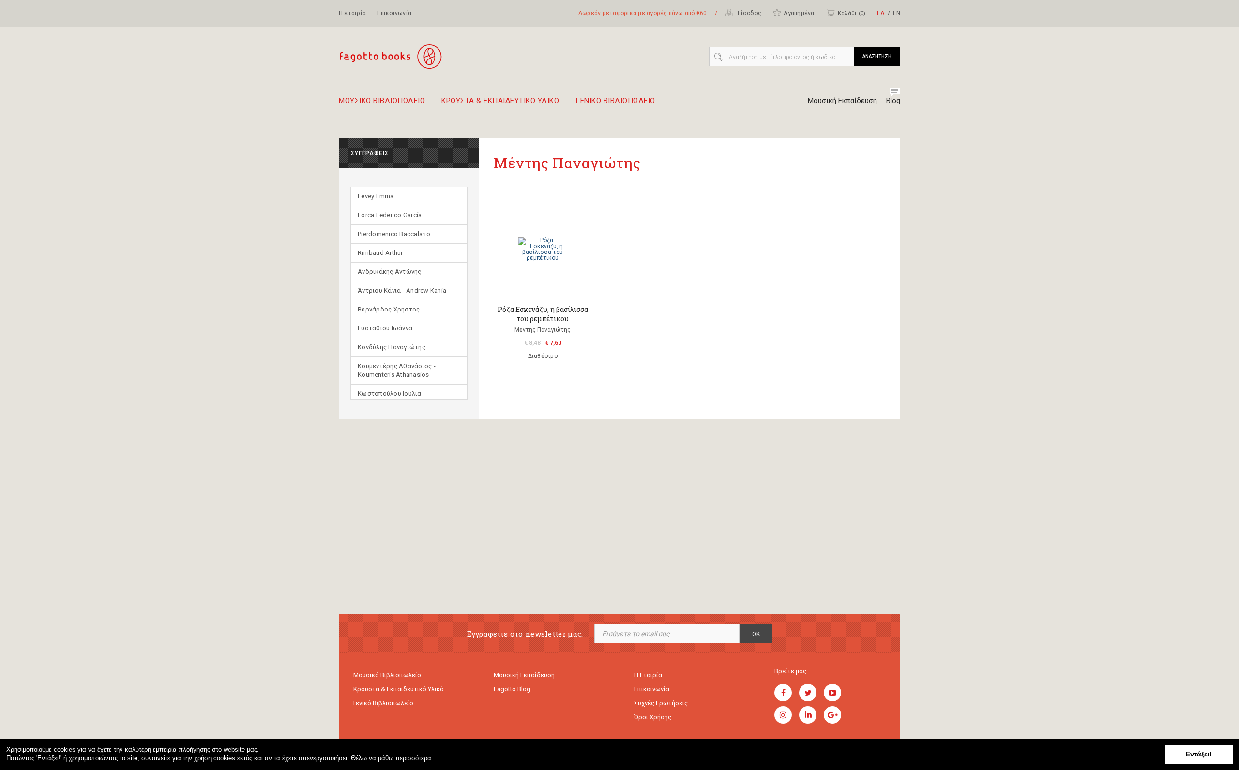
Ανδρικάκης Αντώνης (390, 271)
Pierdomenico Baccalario (394, 233)
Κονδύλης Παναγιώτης (391, 347)
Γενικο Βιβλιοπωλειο (615, 101)
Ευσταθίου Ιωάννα (385, 328)
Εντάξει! (1199, 754)
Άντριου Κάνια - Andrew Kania (402, 290)
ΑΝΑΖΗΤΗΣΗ (876, 56)
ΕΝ (896, 13)
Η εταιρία (352, 13)
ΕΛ (881, 13)
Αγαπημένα (799, 13)
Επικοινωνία (394, 13)
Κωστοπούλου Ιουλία (390, 393)
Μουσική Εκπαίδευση (842, 100)
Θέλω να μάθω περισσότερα (391, 758)
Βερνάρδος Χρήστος (389, 309)
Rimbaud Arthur (380, 252)
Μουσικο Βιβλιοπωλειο (382, 101)
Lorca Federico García (390, 215)
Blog (893, 100)
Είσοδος (748, 13)
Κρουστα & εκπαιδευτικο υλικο (500, 101)
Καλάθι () (851, 13)
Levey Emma (376, 196)
